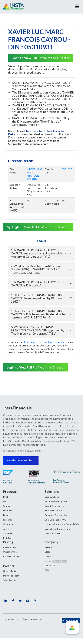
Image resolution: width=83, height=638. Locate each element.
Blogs (47, 551)
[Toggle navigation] (76, 6)
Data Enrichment (53, 533)
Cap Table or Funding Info (57, 529)
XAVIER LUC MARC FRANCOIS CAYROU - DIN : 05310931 (39, 39)
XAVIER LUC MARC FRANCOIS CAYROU (34, 174)
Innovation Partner (12, 575)
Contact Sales (70, 620)
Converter (8, 533)
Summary (7, 506)
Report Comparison (12, 556)
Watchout (8, 524)
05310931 (68, 169)
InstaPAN (7, 538)
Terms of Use (11, 619)
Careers (49, 556)
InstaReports (9, 547)
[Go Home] (13, 6)
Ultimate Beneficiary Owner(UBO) (62, 524)
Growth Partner (11, 571)
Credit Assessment (54, 506)
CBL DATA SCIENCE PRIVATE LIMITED (24, 451)
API (5, 501)
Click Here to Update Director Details (36, 132)
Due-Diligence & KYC (55, 519)
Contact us (50, 565)
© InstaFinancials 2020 (35, 619)
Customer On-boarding (56, 515)
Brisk (6, 497)
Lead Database (52, 497)
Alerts (6, 529)
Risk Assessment (53, 510)
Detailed (7, 510)
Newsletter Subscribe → (21, 460)
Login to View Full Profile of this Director (41, 58)
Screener (7, 519)
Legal (6, 515)
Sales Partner (9, 580)
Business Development (56, 501)
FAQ (47, 570)
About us (49, 547)
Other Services (10, 551)
